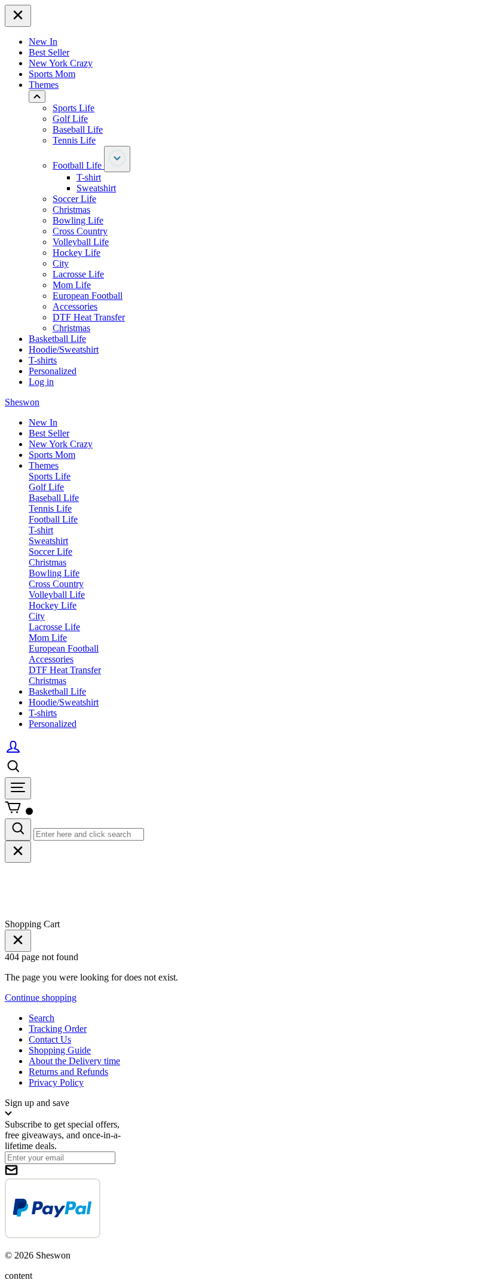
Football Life (78, 165)
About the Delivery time (74, 1061)
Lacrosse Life (78, 274)
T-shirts (43, 360)
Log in (41, 382)
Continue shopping (40, 997)
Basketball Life (57, 339)
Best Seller (49, 52)
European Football (87, 296)
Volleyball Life (81, 242)
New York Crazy (61, 63)
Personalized (52, 371)
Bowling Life (78, 220)
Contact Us (50, 1039)
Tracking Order (58, 1029)
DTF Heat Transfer (89, 317)
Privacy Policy (56, 1082)
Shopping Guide (60, 1050)
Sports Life (73, 108)
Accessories (75, 306)
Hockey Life (76, 253)
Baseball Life (78, 129)
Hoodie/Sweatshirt (64, 349)
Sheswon (22, 402)
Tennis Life (74, 140)
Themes (44, 85)
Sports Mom (52, 74)
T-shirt (88, 177)
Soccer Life (74, 199)
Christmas (71, 209)
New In (43, 41)
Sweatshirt (96, 188)
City (61, 263)
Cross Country (80, 231)
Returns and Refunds (68, 1072)
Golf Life (70, 119)
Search (41, 1018)
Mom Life (72, 285)
